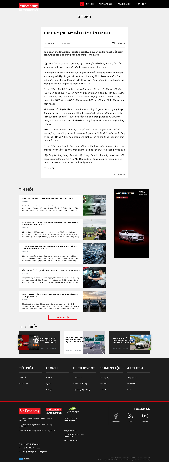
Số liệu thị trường (80, 383)
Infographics (132, 377)
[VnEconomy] (29, 411)
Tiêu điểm (28, 327)
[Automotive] (54, 411)
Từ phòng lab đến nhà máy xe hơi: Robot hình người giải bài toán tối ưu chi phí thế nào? (49, 248)
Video (129, 389)
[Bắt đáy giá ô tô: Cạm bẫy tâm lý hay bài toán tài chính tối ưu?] (94, 277)
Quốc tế (22, 377)
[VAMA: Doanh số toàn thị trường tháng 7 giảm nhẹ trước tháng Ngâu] (140, 342)
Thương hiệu (105, 377)
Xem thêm (62, 317)
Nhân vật (103, 383)
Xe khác (49, 377)
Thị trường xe (105, 4)
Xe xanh (90, 4)
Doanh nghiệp (124, 4)
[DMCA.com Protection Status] (24, 458)
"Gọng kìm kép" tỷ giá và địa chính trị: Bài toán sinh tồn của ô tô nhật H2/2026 (50, 295)
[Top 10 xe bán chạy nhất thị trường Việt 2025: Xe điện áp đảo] (28, 342)
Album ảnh (131, 383)
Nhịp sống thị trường (81, 389)
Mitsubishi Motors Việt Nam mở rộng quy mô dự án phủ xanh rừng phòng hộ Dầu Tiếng (50, 224)
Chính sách (77, 377)
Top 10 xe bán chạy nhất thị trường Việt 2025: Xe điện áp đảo (44, 340)
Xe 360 (84, 16)
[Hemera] (73, 410)
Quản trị (103, 389)
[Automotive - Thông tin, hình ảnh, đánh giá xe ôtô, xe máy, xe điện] (32, 8)
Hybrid (48, 383)
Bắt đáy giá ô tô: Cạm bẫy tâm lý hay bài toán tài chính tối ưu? (51, 270)
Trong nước (44, 349)
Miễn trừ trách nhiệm (71, 440)
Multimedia (141, 4)
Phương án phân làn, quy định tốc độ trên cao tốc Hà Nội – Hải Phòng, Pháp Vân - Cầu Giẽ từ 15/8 (79, 339)
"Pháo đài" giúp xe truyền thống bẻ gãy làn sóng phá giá (48, 199)
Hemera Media (69, 420)
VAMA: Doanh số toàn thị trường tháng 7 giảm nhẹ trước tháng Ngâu (124, 340)
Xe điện (49, 389)
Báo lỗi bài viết (119, 43)
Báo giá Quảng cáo (70, 430)
